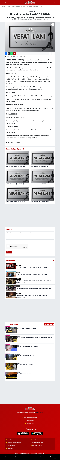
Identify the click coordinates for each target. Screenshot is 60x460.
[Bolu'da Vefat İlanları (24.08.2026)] (17, 193)
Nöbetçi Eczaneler (12, 439)
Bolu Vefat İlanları (30, 11)
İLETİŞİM (29, 7)
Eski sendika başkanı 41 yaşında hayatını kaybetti (32, 274)
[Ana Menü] (5, 2)
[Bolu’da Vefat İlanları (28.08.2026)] (17, 158)
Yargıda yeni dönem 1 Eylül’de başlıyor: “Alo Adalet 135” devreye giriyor (33, 296)
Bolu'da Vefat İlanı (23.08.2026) (40, 201)
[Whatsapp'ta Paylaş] (11, 53)
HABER (3, 7)
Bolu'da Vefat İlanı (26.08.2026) (15, 184)
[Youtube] (32, 429)
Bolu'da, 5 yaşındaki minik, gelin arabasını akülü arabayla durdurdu (33, 289)
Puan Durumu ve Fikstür (37, 442)
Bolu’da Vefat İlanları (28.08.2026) (15, 166)
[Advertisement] (30, 215)
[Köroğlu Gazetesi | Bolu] (29, 3)
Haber (18, 265)
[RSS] (35, 429)
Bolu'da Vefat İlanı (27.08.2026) (39, 166)
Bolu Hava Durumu (37, 439)
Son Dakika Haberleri (37, 445)
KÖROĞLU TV (16, 7)
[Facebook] (25, 429)
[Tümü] (53, 260)
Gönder (9, 252)
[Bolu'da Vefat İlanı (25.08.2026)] (42, 176)
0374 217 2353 (31, 420)
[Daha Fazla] (14, 53)
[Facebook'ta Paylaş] (6, 53)
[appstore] (23, 433)
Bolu (18, 272)
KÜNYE (23, 7)
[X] (27, 429)
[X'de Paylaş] (9, 53)
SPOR (8, 7)
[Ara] (54, 2)
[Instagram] (30, 429)
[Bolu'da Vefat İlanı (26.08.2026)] (17, 176)
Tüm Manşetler (11, 445)
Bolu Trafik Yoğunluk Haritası (14, 442)
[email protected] (39, 412)
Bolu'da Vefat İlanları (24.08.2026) (15, 201)
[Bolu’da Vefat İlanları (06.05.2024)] (30, 37)
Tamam (54, 458)
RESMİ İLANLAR (37, 7)
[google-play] (36, 433)
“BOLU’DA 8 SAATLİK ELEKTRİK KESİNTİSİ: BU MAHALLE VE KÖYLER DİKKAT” (33, 281)
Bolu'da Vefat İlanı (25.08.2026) (40, 184)
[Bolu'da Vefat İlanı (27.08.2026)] (42, 158)
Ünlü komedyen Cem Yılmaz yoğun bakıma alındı (32, 267)
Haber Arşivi (10, 448)
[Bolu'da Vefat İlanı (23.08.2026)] (42, 193)
